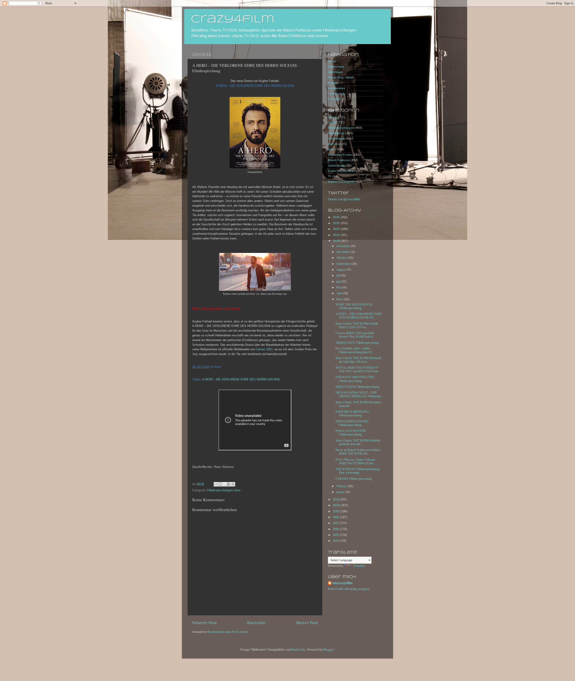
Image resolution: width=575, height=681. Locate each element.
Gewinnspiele (336, 138)
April (339, 293)
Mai (339, 287)
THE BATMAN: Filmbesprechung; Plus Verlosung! (358, 470)
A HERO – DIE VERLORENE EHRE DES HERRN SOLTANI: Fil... (359, 315)
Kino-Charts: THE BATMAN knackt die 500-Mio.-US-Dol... (358, 359)
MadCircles (298, 649)
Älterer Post (307, 622)
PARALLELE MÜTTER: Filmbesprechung (351, 432)
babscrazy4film (342, 583)
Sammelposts (337, 165)
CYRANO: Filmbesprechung (354, 478)
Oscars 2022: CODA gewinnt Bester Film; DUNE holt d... (355, 334)
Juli (338, 275)
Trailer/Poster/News (341, 171)
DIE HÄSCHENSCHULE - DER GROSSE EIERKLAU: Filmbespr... (359, 394)
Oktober (342, 257)
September (343, 264)
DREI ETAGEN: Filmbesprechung (357, 387)
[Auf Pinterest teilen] (233, 484)
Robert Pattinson (339, 160)
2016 (336, 529)
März (340, 299)
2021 (336, 499)
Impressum (335, 72)
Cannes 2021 (264, 349)
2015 (336, 535)
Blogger (328, 649)
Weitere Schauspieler (341, 181)
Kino (237, 490)
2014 (336, 541)
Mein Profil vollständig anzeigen (348, 589)
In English (334, 99)
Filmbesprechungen (220, 490)
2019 (336, 511)
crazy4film (232, 19)
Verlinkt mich (336, 93)
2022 (337, 241)
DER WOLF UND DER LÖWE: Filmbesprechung (355, 378)
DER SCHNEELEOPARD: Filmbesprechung (352, 423)
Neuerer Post (204, 622)
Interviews (334, 144)
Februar (341, 486)
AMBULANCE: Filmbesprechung (357, 342)
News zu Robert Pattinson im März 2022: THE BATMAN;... (358, 451)
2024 (337, 229)
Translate (359, 565)
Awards (333, 117)
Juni (339, 281)
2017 (336, 523)
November (343, 252)
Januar (340, 492)
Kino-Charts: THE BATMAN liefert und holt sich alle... (358, 442)
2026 (337, 217)
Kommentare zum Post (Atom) (228, 632)
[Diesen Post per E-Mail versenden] (216, 484)
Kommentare (336, 88)
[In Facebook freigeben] (228, 484)
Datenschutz (336, 66)
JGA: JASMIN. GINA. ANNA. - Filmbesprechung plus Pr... (354, 350)
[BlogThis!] (220, 484)
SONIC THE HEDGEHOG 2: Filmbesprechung (354, 306)
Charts (332, 122)
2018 (336, 517)
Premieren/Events (340, 154)
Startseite (256, 622)
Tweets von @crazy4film (344, 199)
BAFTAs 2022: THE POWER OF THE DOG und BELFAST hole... (358, 369)
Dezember (343, 246)
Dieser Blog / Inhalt (340, 77)
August (341, 269)
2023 (337, 235)
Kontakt (333, 83)
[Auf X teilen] (224, 484)
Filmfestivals (336, 133)
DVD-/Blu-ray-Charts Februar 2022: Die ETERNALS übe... (356, 461)
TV (330, 176)
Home (332, 61)
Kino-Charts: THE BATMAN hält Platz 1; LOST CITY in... (357, 325)
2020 (337, 505)
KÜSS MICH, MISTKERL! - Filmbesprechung (353, 413)
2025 (337, 223)
